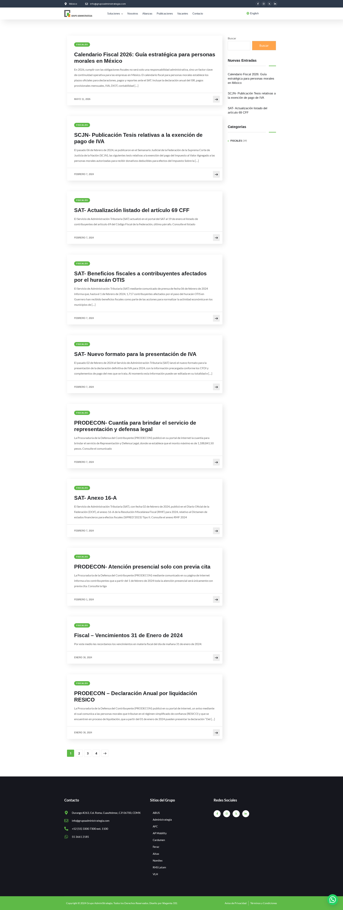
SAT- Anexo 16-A (95, 498)
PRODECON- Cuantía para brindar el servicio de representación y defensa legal (135, 426)
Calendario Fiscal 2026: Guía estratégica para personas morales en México (144, 57)
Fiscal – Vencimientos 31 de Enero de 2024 (128, 635)
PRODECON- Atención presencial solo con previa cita (142, 567)
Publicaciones (165, 13)
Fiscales (82, 44)
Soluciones (113, 13)
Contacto (197, 13)
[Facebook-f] (258, 4)
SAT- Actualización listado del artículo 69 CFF (131, 210)
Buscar (232, 38)
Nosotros (132, 13)
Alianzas (147, 13)
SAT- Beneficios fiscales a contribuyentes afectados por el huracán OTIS (140, 276)
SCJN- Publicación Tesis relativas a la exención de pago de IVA (138, 138)
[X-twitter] (269, 4)
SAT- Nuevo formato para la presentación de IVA (135, 354)
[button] (332, 899)
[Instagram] (264, 4)
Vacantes (182, 13)
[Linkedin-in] (275, 4)
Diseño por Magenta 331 (163, 903)
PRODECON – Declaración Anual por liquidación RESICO (135, 696)
